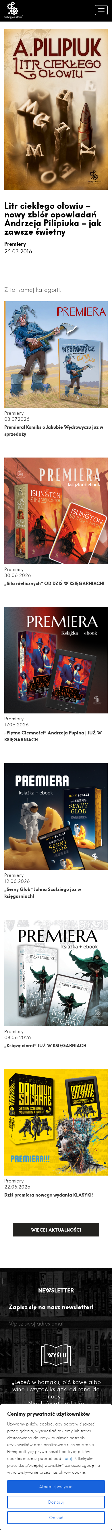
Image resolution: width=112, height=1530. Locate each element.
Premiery (15, 243)
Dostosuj (56, 1502)
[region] (56, 1467)
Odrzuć (56, 1517)
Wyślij (57, 1355)
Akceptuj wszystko (56, 1486)
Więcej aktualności (56, 1230)
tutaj (67, 1458)
